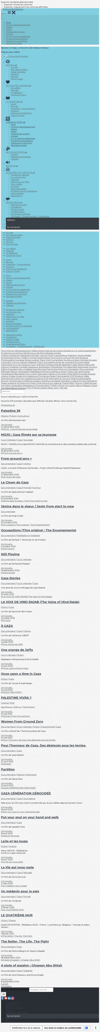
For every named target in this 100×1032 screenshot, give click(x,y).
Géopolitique (61, 355)
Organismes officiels (20, 214)
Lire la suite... (7, 424)
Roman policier (32, 360)
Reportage (83, 367)
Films (8, 22)
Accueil (14, 67)
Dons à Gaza (17, 79)
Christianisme (7, 374)
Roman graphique (52, 372)
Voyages (93, 360)
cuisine (75, 381)
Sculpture (69, 360)
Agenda (14, 90)
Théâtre (25, 358)
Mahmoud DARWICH (21, 113)
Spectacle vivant (19, 205)
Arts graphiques (28, 379)
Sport (94, 385)
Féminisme (91, 381)
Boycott (5, 381)
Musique (84, 358)
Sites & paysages (18, 189)
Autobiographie (83, 379)
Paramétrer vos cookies (17, 1012)
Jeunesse (20, 360)
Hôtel (72, 383)
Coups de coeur (18, 95)
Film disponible (70, 367)
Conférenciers (17, 212)
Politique (50, 365)
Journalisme (49, 362)
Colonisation (73, 369)
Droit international (53, 379)
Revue (22, 369)
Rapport (87, 385)
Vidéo (86, 376)
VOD (72, 376)
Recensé (42, 369)
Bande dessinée (63, 365)
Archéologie (7, 358)
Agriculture (48, 383)
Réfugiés (5, 372)
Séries (9, 29)
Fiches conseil (17, 209)
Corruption (70, 385)
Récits (76, 374)
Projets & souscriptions (17, 39)
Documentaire (87, 369)
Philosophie (57, 367)
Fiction (51, 355)
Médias (87, 355)
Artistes (9, 34)
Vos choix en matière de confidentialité (62, 1028)
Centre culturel (63, 358)
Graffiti (86, 383)
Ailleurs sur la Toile (20, 182)
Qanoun (5, 367)
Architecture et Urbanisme (24, 191)
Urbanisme (14, 355)
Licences (10, 1005)
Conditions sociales (31, 381)
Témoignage (15, 381)
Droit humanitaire (55, 360)
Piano (43, 360)
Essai (73, 379)
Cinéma (5, 355)
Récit (47, 385)
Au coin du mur (18, 177)
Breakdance (29, 385)
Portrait (82, 381)
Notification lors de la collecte (26, 1028)
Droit (39, 383)
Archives (15, 186)
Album (79, 385)
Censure (66, 379)
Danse (81, 355)
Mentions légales (14, 1008)
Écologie (83, 374)
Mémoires (6, 379)
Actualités (15, 88)
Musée (19, 376)
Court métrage (38, 365)
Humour (93, 367)
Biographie (19, 374)
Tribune (43, 355)
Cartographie (17, 193)
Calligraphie (7, 365)
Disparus (53, 374)
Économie (78, 362)
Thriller (54, 385)
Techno (79, 383)
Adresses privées (14, 43)
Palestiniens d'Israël (29, 355)
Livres (13, 104)
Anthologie (84, 372)
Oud (52, 358)
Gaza (35, 369)
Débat (86, 362)
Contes (33, 358)
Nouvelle (15, 379)
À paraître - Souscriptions (23, 108)
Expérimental (43, 358)
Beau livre (53, 388)
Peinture (62, 369)
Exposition (13, 369)
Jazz (76, 372)
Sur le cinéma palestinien (18, 36)
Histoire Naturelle (86, 365)
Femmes (84, 360)
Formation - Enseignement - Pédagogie (30, 216)
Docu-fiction (31, 374)
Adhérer (15, 74)
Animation (66, 381)
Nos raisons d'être (19, 70)
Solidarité (32, 362)
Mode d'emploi (18, 72)
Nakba (29, 369)
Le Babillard (16, 92)
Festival (23, 362)
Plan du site (11, 1003)
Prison (33, 383)
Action (64, 372)
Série (8, 385)
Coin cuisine (16, 184)
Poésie (12, 376)
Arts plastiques (30, 376)
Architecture (23, 383)
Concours (23, 388)
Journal (17, 365)
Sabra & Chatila (61, 383)
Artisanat (14, 367)
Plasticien (73, 355)
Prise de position (40, 388)
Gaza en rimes (17, 115)
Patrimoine (52, 369)
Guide (74, 365)
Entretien (62, 374)
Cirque (61, 385)
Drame (40, 379)
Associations (16, 196)
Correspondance (9, 388)
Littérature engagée (51, 381)
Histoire (14, 372)
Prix (30, 388)
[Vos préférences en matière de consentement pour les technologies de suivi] (95, 1027)
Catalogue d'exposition (39, 367)
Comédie (23, 367)
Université (6, 362)
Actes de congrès (64, 362)
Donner (14, 76)
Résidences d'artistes (21, 157)
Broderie (79, 376)
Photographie (8, 360)
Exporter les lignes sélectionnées (17, 2)
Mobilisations (36, 372)
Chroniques (44, 376)
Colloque (25, 365)
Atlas (70, 374)
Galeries (15, 159)
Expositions (16, 207)
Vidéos (9, 27)
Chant (40, 362)
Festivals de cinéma (15, 32)
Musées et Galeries (20, 175)
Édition (4, 369)
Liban (77, 360)
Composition (17, 385)
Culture (15, 362)
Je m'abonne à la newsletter (15, 989)
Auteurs (15, 111)
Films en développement (18, 25)
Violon (71, 372)
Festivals (15, 179)
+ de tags (63, 388)
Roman (17, 358)
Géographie (24, 372)
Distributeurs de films (16, 41)
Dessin (53, 376)
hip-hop (75, 358)
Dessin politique (9, 383)
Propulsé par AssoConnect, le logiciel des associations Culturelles (37, 1021)
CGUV (9, 1010)
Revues (14, 106)
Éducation (43, 374)
